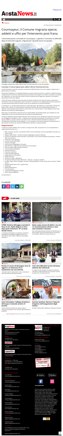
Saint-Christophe (10, 314)
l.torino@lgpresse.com (40, 346)
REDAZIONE (8, 358)
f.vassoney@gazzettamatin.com (12, 413)
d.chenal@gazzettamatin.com (12, 386)
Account (37, 343)
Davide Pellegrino (20, 240)
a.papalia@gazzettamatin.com (12, 404)
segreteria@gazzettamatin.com (15, 363)
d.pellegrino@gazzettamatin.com (13, 395)
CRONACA (5, 263)
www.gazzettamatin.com (11, 334)
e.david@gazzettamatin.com (12, 391)
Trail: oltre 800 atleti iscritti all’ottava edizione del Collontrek (46, 267)
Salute (9, 299)
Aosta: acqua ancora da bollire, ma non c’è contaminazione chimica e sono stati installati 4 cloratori (46, 227)
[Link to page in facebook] (4, 186)
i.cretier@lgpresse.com (40, 349)
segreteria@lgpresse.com (44, 335)
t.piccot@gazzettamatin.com (12, 408)
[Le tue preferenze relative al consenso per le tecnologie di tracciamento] (60, 433)
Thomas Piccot (20, 276)
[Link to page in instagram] (8, 186)
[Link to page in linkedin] (17, 186)
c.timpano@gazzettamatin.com (12, 399)
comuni (5, 299)
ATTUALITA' (40, 222)
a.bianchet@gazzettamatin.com (12, 382)
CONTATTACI (8, 426)
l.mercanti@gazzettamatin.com (12, 376)
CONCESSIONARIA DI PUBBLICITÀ (51, 326)
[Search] (55, 19)
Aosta (35, 222)
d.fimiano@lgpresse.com (41, 352)
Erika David (49, 25)
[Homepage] (4, 19)
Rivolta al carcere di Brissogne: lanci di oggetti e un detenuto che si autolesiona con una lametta (16, 268)
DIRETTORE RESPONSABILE (11, 373)
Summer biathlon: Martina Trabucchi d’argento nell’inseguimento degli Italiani (46, 304)
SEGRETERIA (8, 415)
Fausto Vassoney (20, 314)
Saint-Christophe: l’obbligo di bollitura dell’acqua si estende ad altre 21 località (16, 304)
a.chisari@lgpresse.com (43, 341)
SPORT (4, 222)
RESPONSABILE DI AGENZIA (41, 337)
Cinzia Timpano (51, 240)
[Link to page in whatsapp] (22, 186)
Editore (7, 336)
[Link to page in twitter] (13, 186)
